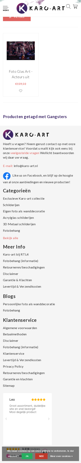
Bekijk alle (10, 238)
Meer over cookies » (61, 456)
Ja (27, 456)
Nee (41, 456)
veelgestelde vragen (25, 153)
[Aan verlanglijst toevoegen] (20, 91)
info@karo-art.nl (26, 166)
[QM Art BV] (41, 8)
